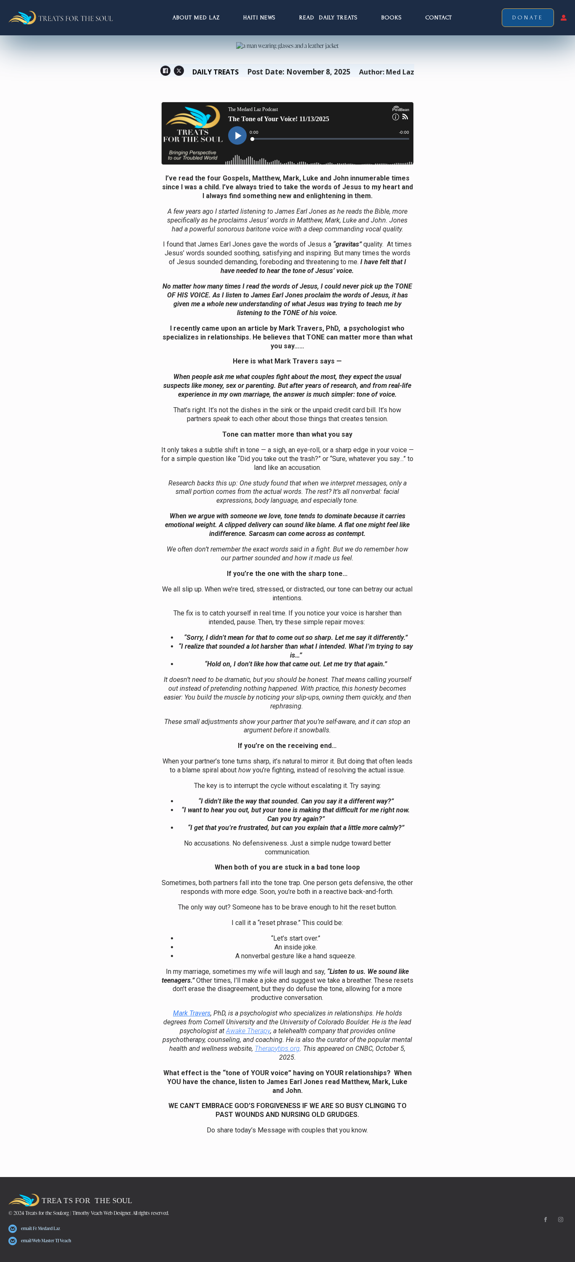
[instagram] (561, 1219)
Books (391, 17)
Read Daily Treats (328, 17)
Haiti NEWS (259, 17)
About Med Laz (196, 17)
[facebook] (545, 1219)
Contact (439, 17)
